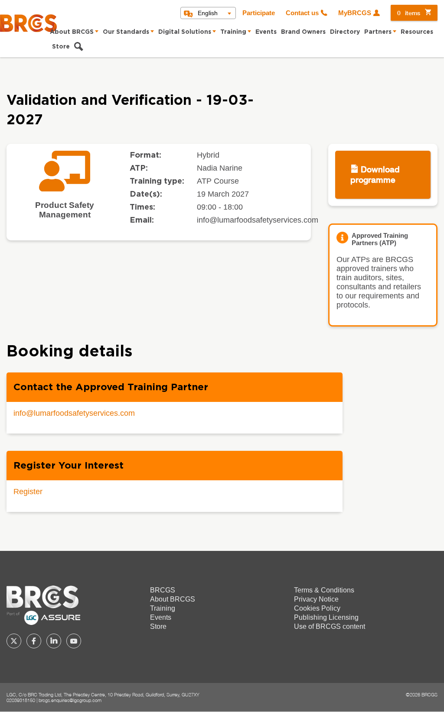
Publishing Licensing (326, 617)
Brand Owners (303, 32)
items (408, 12)
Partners (378, 32)
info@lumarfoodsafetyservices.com (74, 413)
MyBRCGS (354, 13)
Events (266, 32)
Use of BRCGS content (329, 626)
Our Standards (126, 32)
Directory (345, 32)
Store (61, 47)
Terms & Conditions (324, 590)
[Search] (78, 47)
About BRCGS (72, 32)
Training (233, 32)
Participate (258, 13)
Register (27, 491)
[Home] (28, 23)
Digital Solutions (184, 32)
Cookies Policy (317, 608)
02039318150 (21, 700)
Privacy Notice (316, 599)
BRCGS (162, 590)
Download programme (375, 174)
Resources (417, 32)
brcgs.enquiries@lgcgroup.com (70, 700)
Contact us (302, 13)
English (208, 13)
